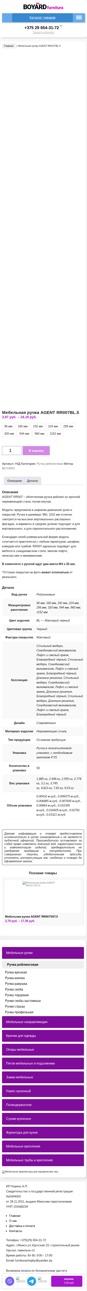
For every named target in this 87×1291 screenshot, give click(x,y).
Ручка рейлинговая (50, 463)
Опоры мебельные (20, 1049)
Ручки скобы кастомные (23, 1001)
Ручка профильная (19, 1012)
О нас (13, 1220)
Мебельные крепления (23, 1146)
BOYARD (8, 468)
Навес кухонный (18, 1091)
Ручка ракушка (16, 983)
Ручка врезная (16, 972)
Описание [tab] (14, 480)
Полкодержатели (19, 1105)
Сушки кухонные (18, 1118)
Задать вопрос (44, 32)
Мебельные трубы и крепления (29, 1160)
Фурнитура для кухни (22, 1132)
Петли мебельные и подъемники (30, 1063)
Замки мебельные (19, 1077)
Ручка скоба (14, 989)
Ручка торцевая (17, 995)
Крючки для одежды (21, 1035)
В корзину (36, 450)
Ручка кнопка (15, 978)
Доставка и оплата (22, 1226)
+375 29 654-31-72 (41, 27)
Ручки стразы (15, 1006)
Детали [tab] (32, 480)
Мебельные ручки (19, 953)
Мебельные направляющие (27, 1022)
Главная (9, 46)
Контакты (15, 1231)
